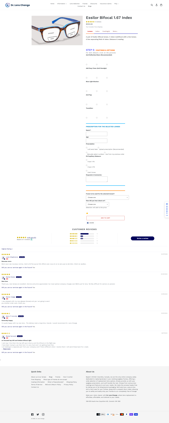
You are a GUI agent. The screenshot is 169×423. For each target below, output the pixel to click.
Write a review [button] (142, 238)
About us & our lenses (38, 377)
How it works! (67, 377)
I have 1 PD (91, 161)
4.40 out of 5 (31, 237)
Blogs (50, 377)
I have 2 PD (91, 167)
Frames (57, 377)
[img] (6, 254)
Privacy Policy (68, 384)
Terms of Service (36, 384)
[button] (90, 22)
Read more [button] (6, 349)
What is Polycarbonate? (56, 382)
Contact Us (35, 387)
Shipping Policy (72, 382)
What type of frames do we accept (55, 379)
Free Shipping (35, 379)
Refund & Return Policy (53, 384)
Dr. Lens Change (40, 418)
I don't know (91, 172)
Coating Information (38, 382)
